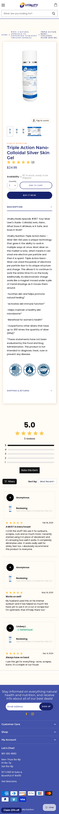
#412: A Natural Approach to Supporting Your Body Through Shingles (24, 35)
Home (5, 35)
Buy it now (29, 195)
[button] (29, 207)
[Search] (54, 13)
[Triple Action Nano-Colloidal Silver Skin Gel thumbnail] (10, 131)
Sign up (46, 706)
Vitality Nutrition (17, 143)
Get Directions (9, 781)
